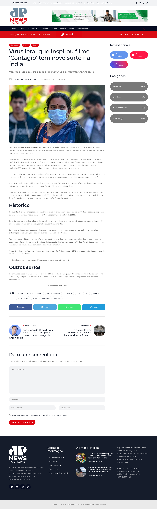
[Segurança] (129, 118)
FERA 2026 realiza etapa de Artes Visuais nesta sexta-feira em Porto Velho (100, 456)
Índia (78, 293)
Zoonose (57, 298)
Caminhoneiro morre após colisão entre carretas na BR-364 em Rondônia (100, 470)
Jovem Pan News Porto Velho (25, 79)
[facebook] (137, 3)
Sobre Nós (53, 461)
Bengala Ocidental (24, 293)
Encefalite (68, 293)
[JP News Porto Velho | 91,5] (18, 16)
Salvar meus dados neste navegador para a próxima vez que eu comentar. (39, 415)
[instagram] (143, 3)
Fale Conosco (54, 469)
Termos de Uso (55, 465)
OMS (86, 293)
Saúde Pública (23, 298)
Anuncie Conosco (56, 457)
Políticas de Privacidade (59, 473)
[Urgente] (129, 86)
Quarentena (97, 293)
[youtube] (140, 3)
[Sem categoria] (129, 108)
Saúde (35, 45)
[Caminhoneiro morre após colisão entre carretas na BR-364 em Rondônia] (81, 472)
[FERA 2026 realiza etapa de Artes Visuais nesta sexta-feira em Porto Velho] (81, 458)
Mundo (25, 45)
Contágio (39, 293)
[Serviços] (129, 97)
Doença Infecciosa (53, 293)
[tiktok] (147, 3)
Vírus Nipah (45, 298)
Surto (35, 298)
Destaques (15, 45)
